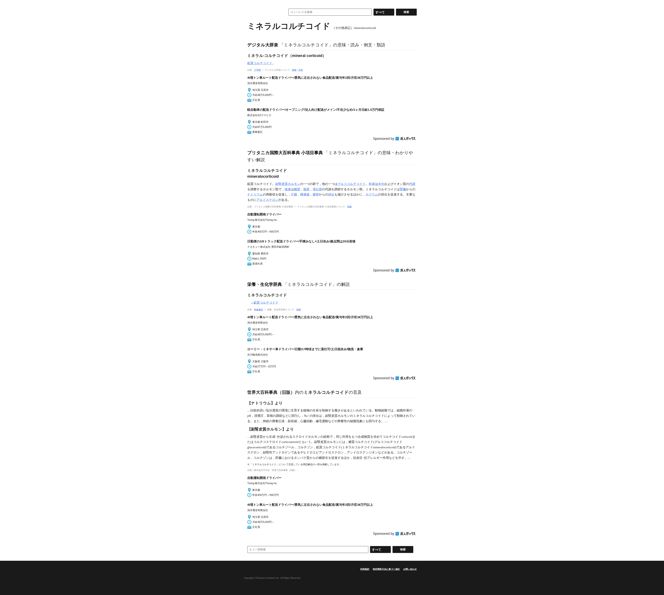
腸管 (316, 194)
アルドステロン (267, 200)
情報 (294, 70)
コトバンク (264, 12)
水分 (381, 184)
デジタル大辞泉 (262, 44)
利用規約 (364, 569)
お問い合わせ (410, 569)
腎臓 (403, 189)
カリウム (372, 194)
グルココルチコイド (352, 184)
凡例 (300, 70)
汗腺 (294, 194)
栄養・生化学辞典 (264, 284)
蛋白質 (317, 189)
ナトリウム (255, 194)
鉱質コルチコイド (259, 63)
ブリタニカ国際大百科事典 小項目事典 (285, 152)
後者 (288, 189)
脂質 (306, 189)
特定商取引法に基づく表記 (386, 569)
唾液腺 (305, 194)
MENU (250, 3)
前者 (372, 184)
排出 (331, 194)
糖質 (297, 189)
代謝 (412, 184)
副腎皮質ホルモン (287, 184)
